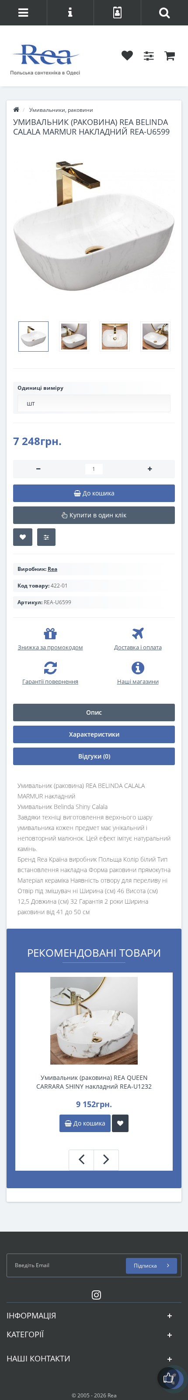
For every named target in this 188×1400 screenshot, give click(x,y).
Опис (94, 712)
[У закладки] (120, 1123)
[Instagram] (94, 1293)
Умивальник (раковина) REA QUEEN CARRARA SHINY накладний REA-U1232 (94, 1081)
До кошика (88, 1123)
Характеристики (94, 734)
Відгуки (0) (94, 756)
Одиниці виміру (40, 388)
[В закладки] (22, 537)
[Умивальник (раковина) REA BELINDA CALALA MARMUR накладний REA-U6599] (94, 226)
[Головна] (16, 110)
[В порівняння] (46, 537)
